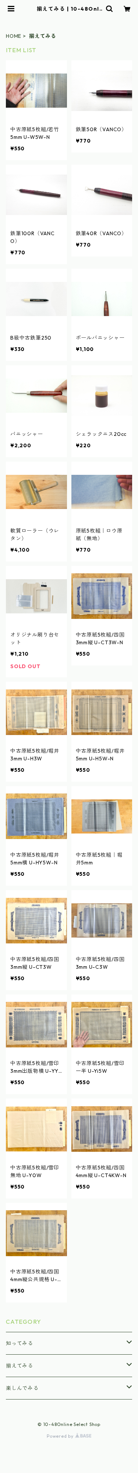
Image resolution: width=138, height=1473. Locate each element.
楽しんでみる (22, 1388)
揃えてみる (19, 1365)
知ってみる (19, 1343)
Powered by (61, 1436)
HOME (13, 36)
